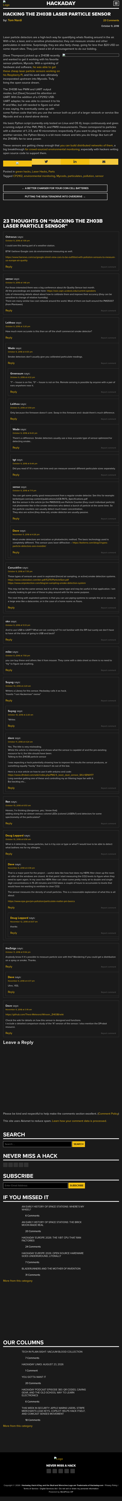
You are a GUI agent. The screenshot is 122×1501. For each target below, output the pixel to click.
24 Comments (33, 1246)
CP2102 (18, 176)
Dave (16, 530)
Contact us (26, 1165)
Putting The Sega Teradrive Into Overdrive (55, 196)
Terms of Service (31, 1488)
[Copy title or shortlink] (21, 25)
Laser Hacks (39, 171)
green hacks (23, 171)
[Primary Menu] (116, 3)
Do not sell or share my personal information (78, 1488)
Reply (9, 266)
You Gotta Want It (34, 1377)
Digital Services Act (48, 1488)
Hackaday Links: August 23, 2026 (43, 1364)
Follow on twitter (10, 1165)
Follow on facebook (5, 1165)
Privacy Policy (111, 1485)
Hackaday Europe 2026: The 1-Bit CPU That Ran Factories (51, 1239)
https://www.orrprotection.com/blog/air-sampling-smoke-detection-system (47, 583)
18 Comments (32, 1420)
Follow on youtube (16, 1165)
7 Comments (32, 1262)
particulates (75, 176)
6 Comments (32, 1215)
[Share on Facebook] (4, 25)
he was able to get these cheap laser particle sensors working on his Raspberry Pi (31, 70)
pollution (88, 176)
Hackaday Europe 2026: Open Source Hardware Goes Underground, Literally (53, 1255)
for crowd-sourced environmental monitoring (52, 149)
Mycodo (61, 176)
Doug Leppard (15, 835)
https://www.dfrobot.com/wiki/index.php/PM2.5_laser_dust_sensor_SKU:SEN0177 (50, 775)
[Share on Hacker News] (13, 25)
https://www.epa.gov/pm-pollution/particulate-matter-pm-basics (41, 901)
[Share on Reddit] (17, 25)
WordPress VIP (66, 1492)
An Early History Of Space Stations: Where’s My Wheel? (53, 1208)
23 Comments (111, 20)
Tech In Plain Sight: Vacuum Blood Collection (52, 1351)
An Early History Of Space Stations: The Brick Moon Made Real (52, 1224)
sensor (99, 176)
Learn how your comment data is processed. (79, 1121)
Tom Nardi (15, 20)
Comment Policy (108, 1113)
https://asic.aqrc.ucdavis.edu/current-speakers (71, 290)
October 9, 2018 (110, 26)
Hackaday (61, 3)
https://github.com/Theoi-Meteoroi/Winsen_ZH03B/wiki (35, 1014)
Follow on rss (21, 1165)
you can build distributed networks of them (86, 145)
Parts (52, 171)
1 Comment (31, 1370)
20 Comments (33, 1231)
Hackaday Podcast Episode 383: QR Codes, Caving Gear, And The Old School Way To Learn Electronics (54, 1392)
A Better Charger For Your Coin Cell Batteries (55, 188)
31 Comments (32, 1274)
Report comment (108, 267)
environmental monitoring (39, 176)
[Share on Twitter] (8, 25)
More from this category (17, 1280)
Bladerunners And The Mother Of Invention (51, 1268)
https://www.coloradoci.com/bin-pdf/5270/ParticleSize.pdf (38, 579)
